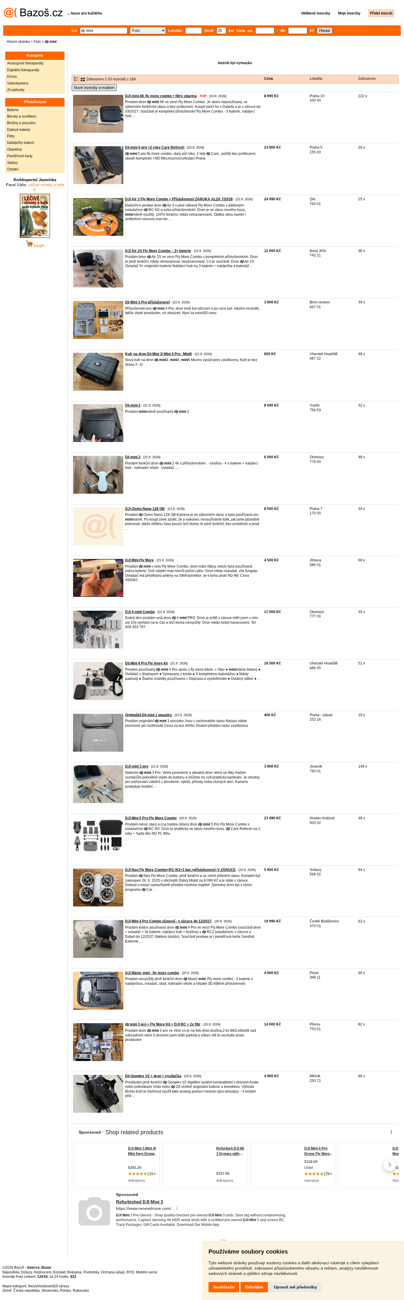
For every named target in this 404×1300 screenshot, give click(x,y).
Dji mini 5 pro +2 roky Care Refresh (154, 147)
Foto (37, 42)
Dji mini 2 (132, 405)
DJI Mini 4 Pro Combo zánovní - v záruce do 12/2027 (168, 921)
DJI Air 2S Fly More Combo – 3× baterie (158, 251)
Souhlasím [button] (224, 1287)
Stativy (12, 163)
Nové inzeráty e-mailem (94, 87)
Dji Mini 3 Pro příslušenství (147, 302)
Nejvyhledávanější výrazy (48, 1286)
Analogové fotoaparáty (25, 63)
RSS (130, 1272)
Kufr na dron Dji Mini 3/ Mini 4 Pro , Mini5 (158, 354)
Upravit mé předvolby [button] (295, 1287)
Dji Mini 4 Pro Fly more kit (146, 663)
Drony (12, 76)
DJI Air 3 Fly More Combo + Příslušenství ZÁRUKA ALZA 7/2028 (179, 199)
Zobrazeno (367, 79)
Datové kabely (18, 130)
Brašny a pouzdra (21, 123)
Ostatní (12, 169)
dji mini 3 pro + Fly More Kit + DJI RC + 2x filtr (163, 1024)
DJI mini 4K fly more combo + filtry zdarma (161, 96)
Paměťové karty (20, 156)
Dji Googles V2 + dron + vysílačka (153, 1076)
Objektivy (14, 149)
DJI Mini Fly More (139, 560)
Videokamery (17, 83)
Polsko (65, 1290)
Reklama (74, 1272)
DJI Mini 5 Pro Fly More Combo (151, 818)
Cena (268, 79)
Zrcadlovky (16, 90)
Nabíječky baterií (20, 143)
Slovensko (49, 1290)
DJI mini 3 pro (136, 766)
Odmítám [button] (254, 1287)
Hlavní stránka (18, 42)
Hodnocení (42, 1272)
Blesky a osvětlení (21, 116)
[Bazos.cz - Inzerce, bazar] (33, 16)
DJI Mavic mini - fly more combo (152, 973)
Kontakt (59, 1272)
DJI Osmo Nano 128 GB (145, 509)
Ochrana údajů (113, 1272)
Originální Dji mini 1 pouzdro (148, 715)
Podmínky (91, 1272)
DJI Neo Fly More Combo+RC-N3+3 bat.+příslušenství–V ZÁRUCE (180, 870)
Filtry (11, 136)
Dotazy (26, 1272)
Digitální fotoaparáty (23, 70)
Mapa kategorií (14, 1286)
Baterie (13, 110)
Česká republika (26, 1290)
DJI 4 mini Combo (140, 612)
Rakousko (81, 1290)
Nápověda (10, 1272)
